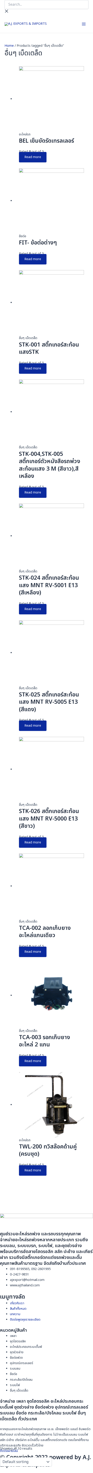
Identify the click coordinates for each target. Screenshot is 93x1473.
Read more (32, 157)
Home (9, 45)
